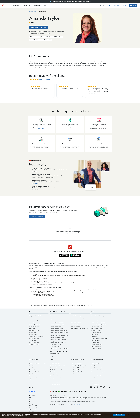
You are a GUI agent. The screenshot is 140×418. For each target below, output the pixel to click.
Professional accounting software (99, 372)
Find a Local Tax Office (55, 346)
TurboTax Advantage (75, 326)
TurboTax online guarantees (35, 320)
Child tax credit (95, 342)
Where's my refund (33, 367)
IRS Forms (31, 322)
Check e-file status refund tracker (57, 369)
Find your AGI (95, 336)
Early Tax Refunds (33, 340)
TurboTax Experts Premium (56, 326)
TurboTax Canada (33, 334)
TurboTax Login (32, 374)
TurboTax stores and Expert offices (58, 342)
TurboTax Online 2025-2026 (35, 318)
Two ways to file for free (34, 372)
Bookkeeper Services (96, 382)
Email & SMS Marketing (97, 380)
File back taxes (95, 334)
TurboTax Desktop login (76, 316)
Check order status (75, 324)
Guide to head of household (98, 322)
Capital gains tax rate (96, 332)
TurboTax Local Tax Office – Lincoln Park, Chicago (59, 355)
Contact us (31, 365)
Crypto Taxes (32, 328)
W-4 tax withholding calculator (57, 372)
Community (32, 376)
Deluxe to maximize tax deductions (58, 318)
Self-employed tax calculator (56, 374)
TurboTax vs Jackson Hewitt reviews (79, 374)
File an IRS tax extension (34, 369)
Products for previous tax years (36, 336)
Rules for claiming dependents (99, 324)
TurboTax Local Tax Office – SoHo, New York (59, 349)
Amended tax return (96, 330)
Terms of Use (77, 404)
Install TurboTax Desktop (76, 322)
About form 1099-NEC (97, 328)
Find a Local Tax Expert (55, 344)
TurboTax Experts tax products (57, 324)
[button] (70, 303)
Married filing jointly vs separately (99, 320)
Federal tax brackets (96, 346)
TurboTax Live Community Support (37, 363)
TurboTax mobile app (34, 338)
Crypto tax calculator (55, 376)
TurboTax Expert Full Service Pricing (58, 330)
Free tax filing (53, 316)
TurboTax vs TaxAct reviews (77, 372)
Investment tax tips (96, 340)
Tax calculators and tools (55, 363)
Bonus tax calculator (54, 380)
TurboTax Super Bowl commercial (78, 365)
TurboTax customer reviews (77, 363)
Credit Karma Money (34, 330)
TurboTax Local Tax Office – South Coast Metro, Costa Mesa (59, 352)
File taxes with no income (97, 326)
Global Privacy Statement (31, 414)
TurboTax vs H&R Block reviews (78, 367)
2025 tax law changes (96, 348)
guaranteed (41, 128)
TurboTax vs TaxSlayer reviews (78, 369)
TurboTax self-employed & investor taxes (59, 320)
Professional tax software (97, 369)
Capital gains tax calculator (56, 378)
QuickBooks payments (97, 367)
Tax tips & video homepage (98, 316)
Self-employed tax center (35, 324)
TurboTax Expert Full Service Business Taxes (59, 332)
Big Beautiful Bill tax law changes (37, 378)
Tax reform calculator (55, 384)
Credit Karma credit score (97, 374)
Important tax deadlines (97, 344)
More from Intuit (95, 378)
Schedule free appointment (83, 1)
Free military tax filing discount (57, 322)
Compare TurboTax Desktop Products (79, 318)
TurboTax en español (34, 342)
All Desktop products (76, 320)
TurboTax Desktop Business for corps (79, 328)
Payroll (93, 365)
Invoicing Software (96, 384)
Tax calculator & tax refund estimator (58, 365)
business (94, 146)
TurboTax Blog (32, 332)
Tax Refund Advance (34, 326)
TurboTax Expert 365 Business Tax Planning (58, 340)
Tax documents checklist (55, 382)
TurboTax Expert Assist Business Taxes (59, 335)
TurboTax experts (33, 11)
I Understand (119, 414)
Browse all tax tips (96, 318)
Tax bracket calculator (55, 367)
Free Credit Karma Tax (97, 376)
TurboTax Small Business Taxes (57, 337)
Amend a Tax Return (33, 344)
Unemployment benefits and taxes (99, 338)
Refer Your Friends (33, 380)
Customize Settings (132, 414)
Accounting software (96, 363)
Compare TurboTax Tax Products (36, 316)
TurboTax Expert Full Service (56, 328)
